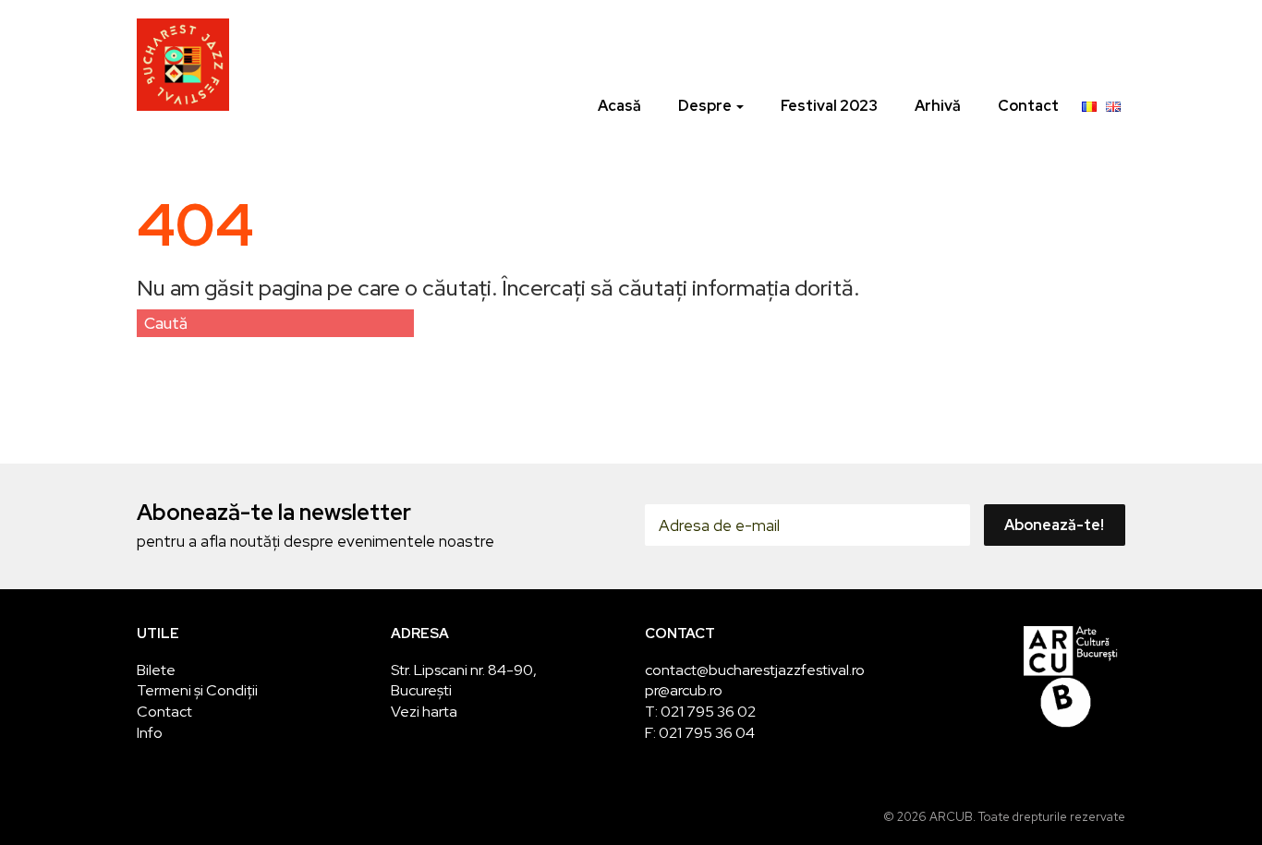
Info (150, 732)
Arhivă (938, 105)
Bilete (156, 670)
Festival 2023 (829, 105)
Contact (1028, 105)
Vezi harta (424, 711)
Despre (706, 105)
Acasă (619, 105)
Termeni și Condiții (197, 690)
